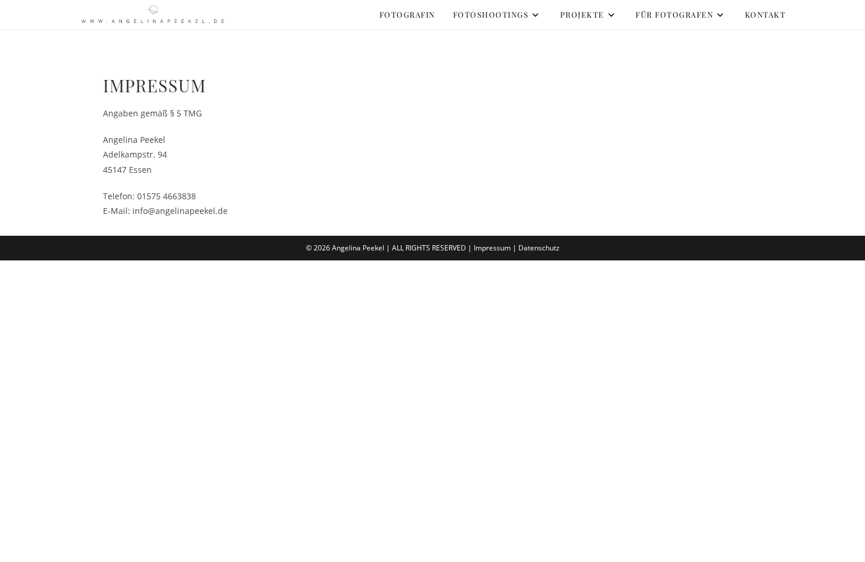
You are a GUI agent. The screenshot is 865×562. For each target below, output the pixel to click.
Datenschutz (539, 248)
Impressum (492, 248)
